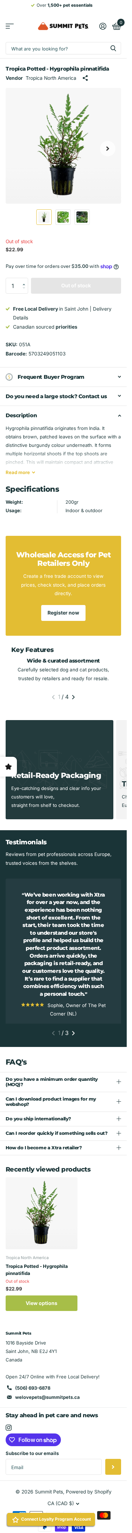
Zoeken (113, 48)
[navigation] (44, 217)
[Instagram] (9, 1435)
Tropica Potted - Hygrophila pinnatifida (37, 1277)
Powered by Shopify (89, 1499)
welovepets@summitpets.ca (47, 1405)
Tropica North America (51, 78)
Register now (63, 613)
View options (41, 1311)
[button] (26, 280)
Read (18, 472)
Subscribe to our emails (32, 1461)
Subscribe (113, 1475)
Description (21, 415)
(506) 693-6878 (32, 1396)
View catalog (10, 26)
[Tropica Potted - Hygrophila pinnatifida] (41, 1221)
